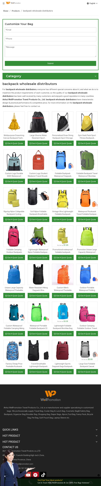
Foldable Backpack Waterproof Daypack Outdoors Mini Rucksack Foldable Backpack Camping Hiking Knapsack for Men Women (62, 174)
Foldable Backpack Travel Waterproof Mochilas (87, 174)
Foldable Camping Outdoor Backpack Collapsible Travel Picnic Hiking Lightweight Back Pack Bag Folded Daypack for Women (14, 251)
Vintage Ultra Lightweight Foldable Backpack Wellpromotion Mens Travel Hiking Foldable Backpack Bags (62, 212)
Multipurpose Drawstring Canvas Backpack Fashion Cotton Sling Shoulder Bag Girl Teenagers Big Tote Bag (14, 136)
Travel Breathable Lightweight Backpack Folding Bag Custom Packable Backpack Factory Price (38, 365)
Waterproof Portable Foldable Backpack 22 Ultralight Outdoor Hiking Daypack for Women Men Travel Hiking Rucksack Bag (38, 327)
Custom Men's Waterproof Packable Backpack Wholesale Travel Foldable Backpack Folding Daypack (62, 289)
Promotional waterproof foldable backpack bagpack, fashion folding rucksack (62, 251)
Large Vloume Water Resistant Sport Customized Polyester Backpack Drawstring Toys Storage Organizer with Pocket (38, 136)
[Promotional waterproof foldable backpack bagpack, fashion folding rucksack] (62, 236)
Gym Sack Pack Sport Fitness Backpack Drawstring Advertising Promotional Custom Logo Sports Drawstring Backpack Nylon (87, 136)
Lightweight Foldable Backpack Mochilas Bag (62, 327)
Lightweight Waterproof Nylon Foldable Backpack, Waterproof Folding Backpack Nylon (38, 251)
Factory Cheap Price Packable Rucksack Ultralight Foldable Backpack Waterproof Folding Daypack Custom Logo (14, 365)
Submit (50, 63)
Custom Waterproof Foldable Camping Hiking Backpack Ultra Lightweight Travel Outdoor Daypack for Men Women (14, 327)
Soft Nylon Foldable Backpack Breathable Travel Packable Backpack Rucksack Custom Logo (38, 212)
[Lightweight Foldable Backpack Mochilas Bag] (62, 312)
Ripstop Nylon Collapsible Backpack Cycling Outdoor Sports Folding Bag (14, 212)
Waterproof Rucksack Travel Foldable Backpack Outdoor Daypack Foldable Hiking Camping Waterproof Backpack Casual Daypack (87, 212)
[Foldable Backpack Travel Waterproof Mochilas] (87, 160)
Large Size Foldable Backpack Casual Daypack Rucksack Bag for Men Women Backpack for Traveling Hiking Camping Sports (87, 365)
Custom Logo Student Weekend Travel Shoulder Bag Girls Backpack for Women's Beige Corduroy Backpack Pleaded (38, 174)
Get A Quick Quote (15, 143)
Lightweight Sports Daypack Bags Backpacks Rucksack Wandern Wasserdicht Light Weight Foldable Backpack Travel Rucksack (62, 365)
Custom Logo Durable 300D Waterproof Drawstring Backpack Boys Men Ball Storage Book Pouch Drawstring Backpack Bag (14, 174)
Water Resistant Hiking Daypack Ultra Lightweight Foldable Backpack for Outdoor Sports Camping (38, 289)
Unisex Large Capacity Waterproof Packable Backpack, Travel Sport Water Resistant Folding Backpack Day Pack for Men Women (14, 289)
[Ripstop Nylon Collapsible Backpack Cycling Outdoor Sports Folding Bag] (14, 198)
